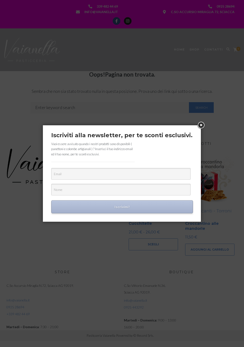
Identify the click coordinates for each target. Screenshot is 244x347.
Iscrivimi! (122, 207)
